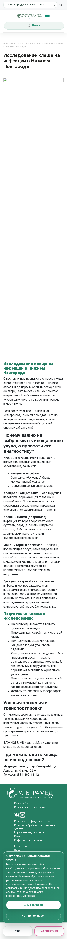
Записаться (49, 931)
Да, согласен (33, 905)
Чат (17, 931)
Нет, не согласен (33, 916)
